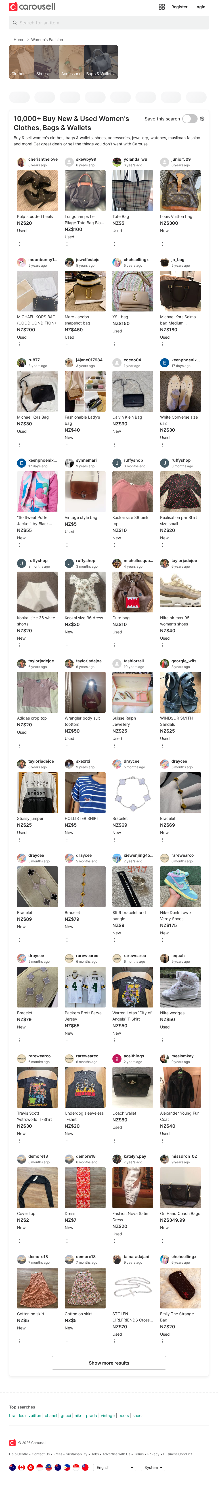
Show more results (109, 1363)
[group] (109, 62)
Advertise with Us (116, 1454)
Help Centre (18, 1454)
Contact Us (41, 1454)
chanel (51, 1415)
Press (57, 1454)
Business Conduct (177, 1454)
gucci (66, 1415)
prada (91, 1415)
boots (123, 1415)
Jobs (95, 1454)
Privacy (153, 1454)
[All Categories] (162, 7)
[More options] (19, 244)
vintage (108, 1415)
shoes (138, 1415)
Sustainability (76, 1454)
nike (78, 1415)
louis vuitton (30, 1415)
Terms (139, 1454)
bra (12, 1415)
